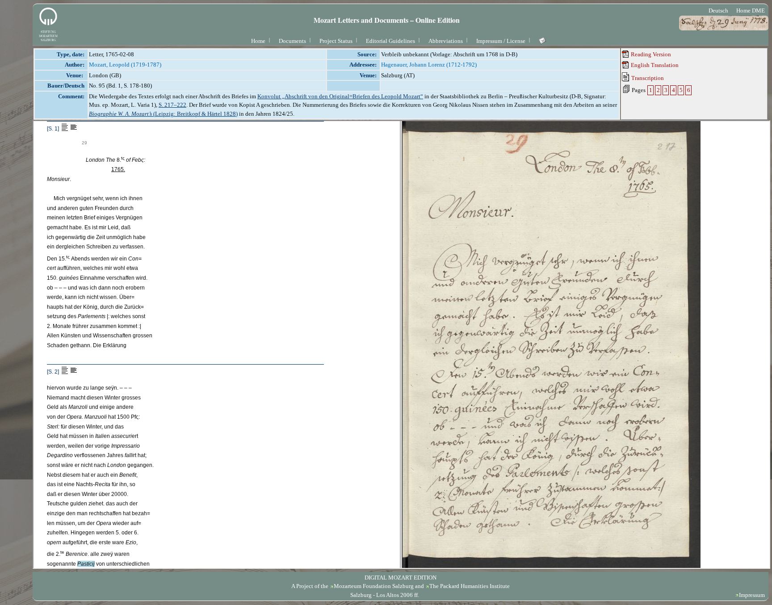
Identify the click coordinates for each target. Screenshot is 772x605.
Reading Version (650, 54)
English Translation (654, 65)
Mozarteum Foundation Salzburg (374, 586)
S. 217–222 (172, 104)
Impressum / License (500, 41)
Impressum (752, 595)
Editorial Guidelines (390, 41)
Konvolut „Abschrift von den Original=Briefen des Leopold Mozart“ (340, 96)
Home (258, 41)
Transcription (647, 78)
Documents (292, 41)
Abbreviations (445, 41)
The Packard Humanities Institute (469, 586)
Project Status (335, 41)
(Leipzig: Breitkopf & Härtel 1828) (163, 113)
